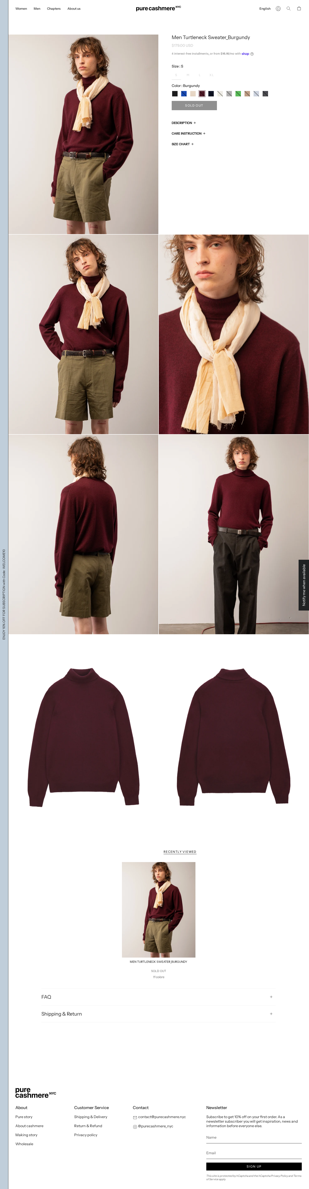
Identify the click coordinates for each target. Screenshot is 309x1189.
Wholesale (24, 1144)
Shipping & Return (61, 1014)
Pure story (23, 1116)
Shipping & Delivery (90, 1116)
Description (182, 123)
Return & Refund (88, 1126)
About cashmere (29, 1126)
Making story (26, 1135)
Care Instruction (187, 133)
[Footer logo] (35, 1093)
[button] (21, 8)
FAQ (46, 997)
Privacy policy (85, 1135)
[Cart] (299, 8)
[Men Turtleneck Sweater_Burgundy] (158, 910)
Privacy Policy (279, 1175)
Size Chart (181, 144)
